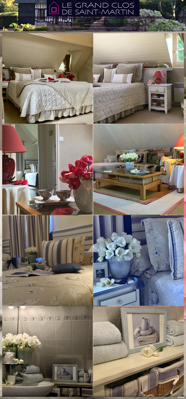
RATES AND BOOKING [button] (87, 17)
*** (93, 17)
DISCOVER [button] (107, 17)
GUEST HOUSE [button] (77, 17)
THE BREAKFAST (97, 17)
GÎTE (82, 17)
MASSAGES (103, 17)
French (93, 20)
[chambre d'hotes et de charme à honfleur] (138, 169)
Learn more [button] (25, 397)
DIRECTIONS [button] (113, 17)
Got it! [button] (181, 397)
